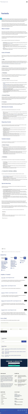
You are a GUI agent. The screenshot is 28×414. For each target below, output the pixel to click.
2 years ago (2, 293)
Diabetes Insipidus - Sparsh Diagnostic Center (8, 285)
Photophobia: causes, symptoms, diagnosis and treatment (13, 355)
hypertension (21, 74)
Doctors (2, 399)
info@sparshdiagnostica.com (18, 404)
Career (2, 402)
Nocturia (14, 251)
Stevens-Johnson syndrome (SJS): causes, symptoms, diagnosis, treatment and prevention (15, 352)
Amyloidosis (22, 260)
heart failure (24, 74)
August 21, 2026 (7, 356)
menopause (15, 114)
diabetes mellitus (5, 43)
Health (5, 260)
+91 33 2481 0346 (17, 399)
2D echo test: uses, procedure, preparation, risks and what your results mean (22, 376)
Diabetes (2, 260)
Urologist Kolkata (18, 251)
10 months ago (3, 278)
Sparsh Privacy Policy (4, 398)
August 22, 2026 (7, 353)
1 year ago (2, 286)
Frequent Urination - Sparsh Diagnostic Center (8, 309)
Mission (2, 395)
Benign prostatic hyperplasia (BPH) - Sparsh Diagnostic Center (11, 300)
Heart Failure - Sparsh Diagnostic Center (7, 277)
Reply (25, 277)
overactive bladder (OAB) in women (6, 63)
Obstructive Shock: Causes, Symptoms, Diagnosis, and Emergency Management (14, 263)
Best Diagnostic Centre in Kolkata (7, 251)
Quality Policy (3, 396)
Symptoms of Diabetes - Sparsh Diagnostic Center (9, 292)
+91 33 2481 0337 (21, 399)
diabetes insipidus (10, 43)
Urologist (6, 209)
